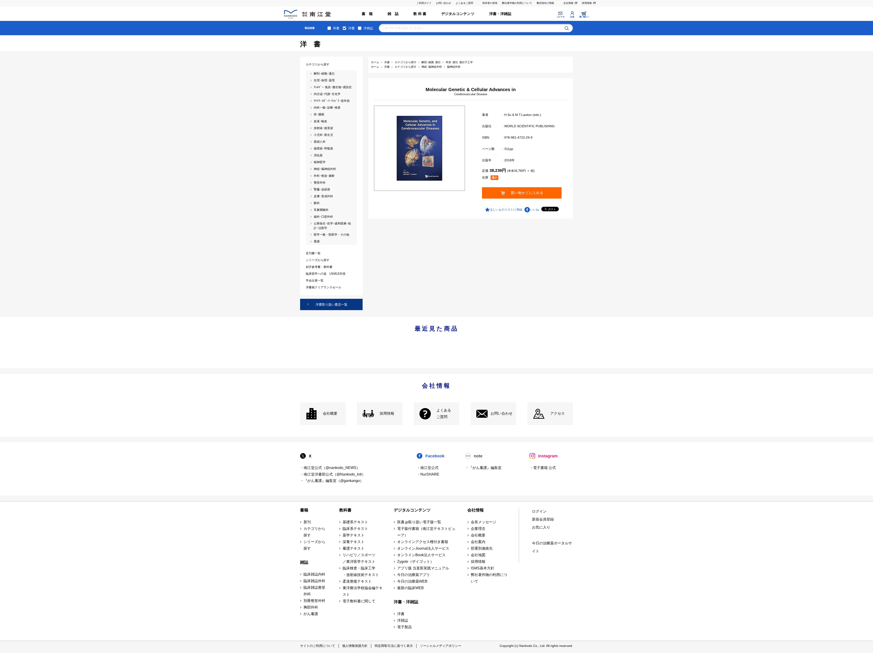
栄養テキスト (353, 542)
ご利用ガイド (423, 3)
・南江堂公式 (428, 468)
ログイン (539, 511)
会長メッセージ (483, 522)
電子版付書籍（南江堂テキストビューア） (426, 532)
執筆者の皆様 (489, 3)
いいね (534, 209)
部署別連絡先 (482, 548)
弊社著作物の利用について (517, 3)
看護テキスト (353, 548)
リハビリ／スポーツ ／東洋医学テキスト (359, 558)
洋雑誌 (368, 28)
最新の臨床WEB (410, 588)
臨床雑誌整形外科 (314, 591)
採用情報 (587, 3)
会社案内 (478, 542)
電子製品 (404, 627)
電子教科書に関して (359, 601)
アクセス (557, 413)
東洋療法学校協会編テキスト (363, 591)
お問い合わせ (443, 3)
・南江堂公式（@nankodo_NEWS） (330, 468)
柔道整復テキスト (357, 581)
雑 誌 (393, 14)
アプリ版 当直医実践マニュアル (423, 568)
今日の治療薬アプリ (413, 575)
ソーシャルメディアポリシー (440, 646)
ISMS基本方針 (482, 568)
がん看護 (311, 614)
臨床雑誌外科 (314, 581)
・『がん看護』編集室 (483, 468)
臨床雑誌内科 (314, 574)
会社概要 (330, 413)
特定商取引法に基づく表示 (394, 646)
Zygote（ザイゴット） (415, 561)
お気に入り (541, 527)
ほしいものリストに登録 (506, 209)
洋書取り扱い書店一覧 (331, 304)
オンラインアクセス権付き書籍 (422, 542)
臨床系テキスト (355, 529)
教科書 (345, 510)
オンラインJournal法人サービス (423, 548)
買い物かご (584, 17)
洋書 (351, 28)
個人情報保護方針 (355, 646)
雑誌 (304, 562)
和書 (336, 28)
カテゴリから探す (314, 532)
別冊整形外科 (314, 601)
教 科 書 (419, 14)
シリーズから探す (314, 545)
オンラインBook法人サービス (421, 555)
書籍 (304, 510)
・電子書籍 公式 (542, 468)
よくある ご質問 (443, 413)
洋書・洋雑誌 (500, 14)
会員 (572, 17)
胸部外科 (311, 607)
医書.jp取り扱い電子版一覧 (419, 522)
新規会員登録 (543, 519)
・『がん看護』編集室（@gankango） (332, 481)
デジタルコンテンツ (457, 14)
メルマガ (560, 17)
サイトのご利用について (317, 646)
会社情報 (568, 3)
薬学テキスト (353, 535)
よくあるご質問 (464, 3)
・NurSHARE (428, 474)
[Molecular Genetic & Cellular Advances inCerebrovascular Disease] (419, 148)
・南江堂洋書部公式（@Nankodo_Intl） (332, 474)
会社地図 (478, 555)
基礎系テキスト (355, 522)
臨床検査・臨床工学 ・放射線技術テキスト (361, 571)
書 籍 (367, 14)
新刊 (307, 522)
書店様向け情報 (545, 3)
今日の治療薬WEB (412, 581)
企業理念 (478, 529)
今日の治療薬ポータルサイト (552, 547)
